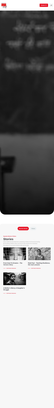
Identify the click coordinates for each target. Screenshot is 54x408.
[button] (51, 5)
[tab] (23, 228)
